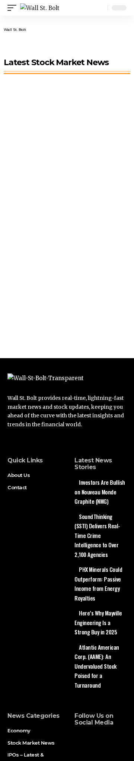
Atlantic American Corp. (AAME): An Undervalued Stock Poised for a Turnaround (96, 666)
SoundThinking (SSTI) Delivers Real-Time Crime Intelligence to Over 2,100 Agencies (97, 535)
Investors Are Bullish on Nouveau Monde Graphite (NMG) (99, 491)
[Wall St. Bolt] (40, 8)
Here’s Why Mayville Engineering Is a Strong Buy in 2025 (98, 622)
